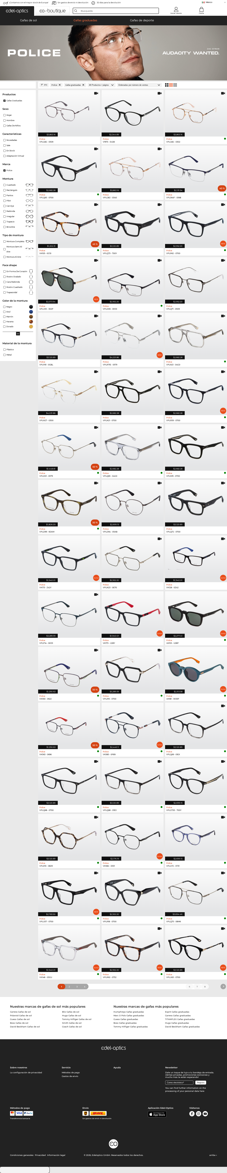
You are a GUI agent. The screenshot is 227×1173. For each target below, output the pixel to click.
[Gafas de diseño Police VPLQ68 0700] (69, 780)
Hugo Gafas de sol (71, 1015)
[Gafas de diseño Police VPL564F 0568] (196, 167)
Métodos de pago (71, 1072)
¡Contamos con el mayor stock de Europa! (28, 2)
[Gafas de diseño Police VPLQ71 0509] (196, 279)
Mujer (9, 115)
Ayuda (117, 1067)
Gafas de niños (13, 125)
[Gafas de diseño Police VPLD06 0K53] (133, 279)
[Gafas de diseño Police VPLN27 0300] (69, 390)
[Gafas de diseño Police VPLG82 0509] (69, 111)
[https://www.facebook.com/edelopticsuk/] (192, 1114)
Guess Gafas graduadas (126, 1019)
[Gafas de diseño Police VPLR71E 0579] (133, 334)
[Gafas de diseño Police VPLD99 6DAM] (69, 501)
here (202, 1091)
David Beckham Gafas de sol (25, 1026)
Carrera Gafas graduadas (178, 1015)
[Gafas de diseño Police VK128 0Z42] (196, 557)
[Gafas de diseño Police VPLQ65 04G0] (133, 446)
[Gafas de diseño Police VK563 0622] (69, 668)
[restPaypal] (28, 1113)
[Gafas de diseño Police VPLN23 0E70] (133, 557)
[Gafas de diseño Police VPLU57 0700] (69, 891)
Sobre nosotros (18, 1067)
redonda (10, 211)
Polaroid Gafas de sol (21, 1015)
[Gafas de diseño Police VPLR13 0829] (69, 835)
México (209, 2)
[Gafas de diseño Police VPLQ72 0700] (196, 501)
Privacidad (40, 1155)
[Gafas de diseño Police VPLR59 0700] (196, 390)
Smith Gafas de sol (72, 1023)
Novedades (11, 140)
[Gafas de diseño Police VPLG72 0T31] (196, 835)
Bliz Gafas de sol (70, 1012)
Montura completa (15, 241)
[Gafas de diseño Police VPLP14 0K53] (69, 613)
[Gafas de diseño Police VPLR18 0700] (133, 891)
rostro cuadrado (14, 287)
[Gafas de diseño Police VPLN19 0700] (196, 446)
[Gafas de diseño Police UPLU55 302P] (69, 279)
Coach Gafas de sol (72, 1026)
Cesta (201, 13)
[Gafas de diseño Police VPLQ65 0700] (69, 167)
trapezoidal (11, 292)
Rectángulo (11, 190)
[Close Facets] (18, 85)
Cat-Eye (10, 206)
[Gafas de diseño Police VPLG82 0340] (133, 167)
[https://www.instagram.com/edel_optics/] (198, 1114)
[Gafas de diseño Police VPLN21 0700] (133, 390)
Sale (8, 145)
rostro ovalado (13, 276)
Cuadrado (11, 185)
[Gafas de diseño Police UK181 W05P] (196, 668)
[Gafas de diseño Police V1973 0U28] (133, 111)
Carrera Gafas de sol (20, 1012)
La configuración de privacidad (26, 1072)
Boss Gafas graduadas (125, 1023)
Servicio (66, 1067)
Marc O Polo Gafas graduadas (129, 1015)
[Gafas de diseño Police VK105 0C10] (69, 223)
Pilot (8, 201)
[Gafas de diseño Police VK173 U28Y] (133, 613)
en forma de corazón (16, 271)
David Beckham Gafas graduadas (182, 1026)
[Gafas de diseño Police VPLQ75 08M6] (196, 891)
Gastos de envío (70, 1076)
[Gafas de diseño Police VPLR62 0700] (196, 223)
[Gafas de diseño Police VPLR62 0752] (133, 947)
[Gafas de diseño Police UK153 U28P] (196, 613)
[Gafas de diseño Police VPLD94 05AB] (133, 501)
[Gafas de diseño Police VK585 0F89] (133, 724)
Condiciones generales (22, 1155)
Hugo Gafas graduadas (177, 1023)
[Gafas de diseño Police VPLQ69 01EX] (196, 724)
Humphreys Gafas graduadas (129, 1012)
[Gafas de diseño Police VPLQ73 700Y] (133, 223)
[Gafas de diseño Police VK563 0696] (69, 724)
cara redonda (13, 282)
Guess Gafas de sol (20, 1019)
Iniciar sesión (176, 13)
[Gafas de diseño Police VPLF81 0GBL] (69, 334)
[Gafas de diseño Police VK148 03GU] (69, 947)
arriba (212, 1155)
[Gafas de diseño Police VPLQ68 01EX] (133, 780)
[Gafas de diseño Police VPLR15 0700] (133, 668)
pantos (9, 195)
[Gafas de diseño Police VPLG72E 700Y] (196, 780)
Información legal (56, 1155)
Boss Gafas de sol (19, 1023)
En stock (10, 150)
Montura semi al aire (14, 249)
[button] (17, 11)
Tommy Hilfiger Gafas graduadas (131, 1026)
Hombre (10, 120)
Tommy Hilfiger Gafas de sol (76, 1019)
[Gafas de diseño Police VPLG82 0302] (196, 111)
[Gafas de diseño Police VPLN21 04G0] (196, 334)
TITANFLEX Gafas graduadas (180, 1019)
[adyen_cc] (12, 1113)
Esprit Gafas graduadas (177, 1012)
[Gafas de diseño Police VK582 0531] (133, 835)
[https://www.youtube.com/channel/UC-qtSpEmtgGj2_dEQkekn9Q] (205, 1114)
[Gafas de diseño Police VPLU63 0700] (196, 947)
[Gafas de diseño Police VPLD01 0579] (69, 446)
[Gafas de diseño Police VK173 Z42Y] (69, 557)
